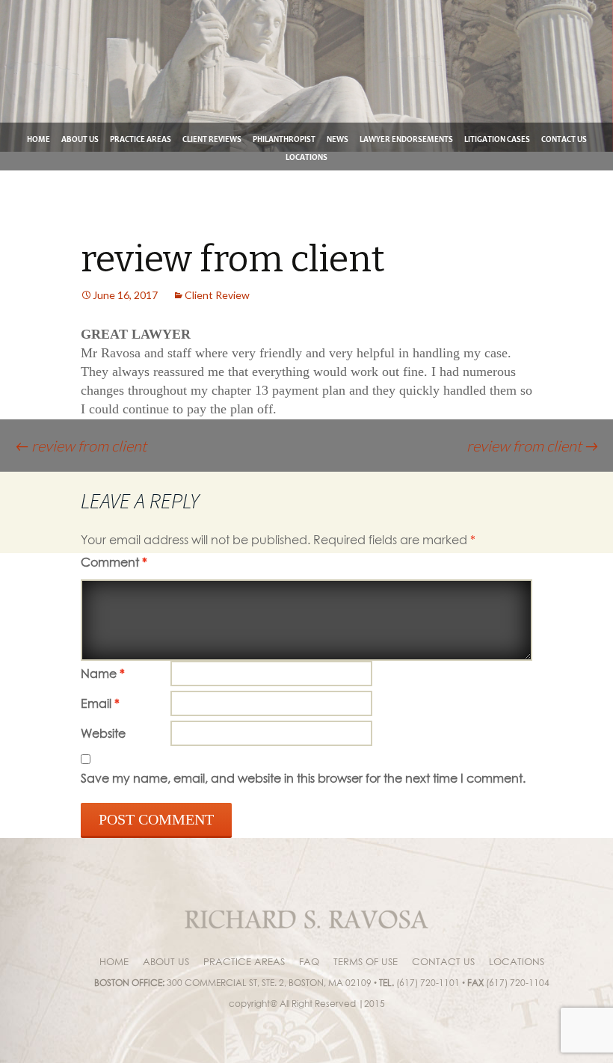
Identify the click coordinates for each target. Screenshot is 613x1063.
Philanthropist (284, 139)
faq (309, 961)
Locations (306, 157)
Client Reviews (211, 139)
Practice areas (140, 139)
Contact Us (564, 139)
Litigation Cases (497, 139)
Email (100, 703)
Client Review (217, 295)
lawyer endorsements (406, 139)
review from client (81, 446)
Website (103, 733)
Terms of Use (365, 961)
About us (80, 139)
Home (38, 139)
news (337, 139)
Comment (114, 562)
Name (103, 673)
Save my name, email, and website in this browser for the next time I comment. (303, 778)
